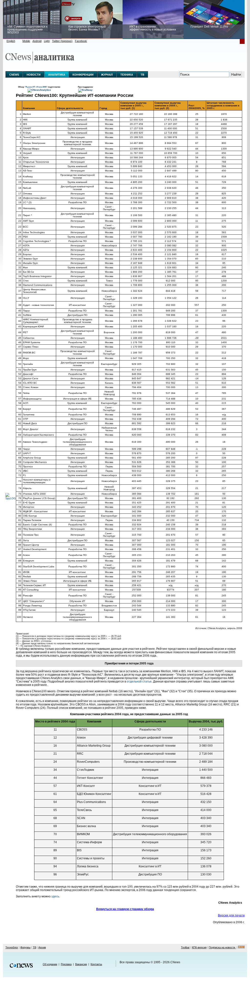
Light (47, 41)
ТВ (142, 74)
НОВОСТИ (34, 74)
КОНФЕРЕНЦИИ (83, 74)
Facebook (81, 41)
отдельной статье (139, 681)
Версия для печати (231, 915)
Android (37, 41)
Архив (42, 947)
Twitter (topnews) (62, 41)
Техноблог (11, 947)
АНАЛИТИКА (56, 74)
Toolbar (185, 947)
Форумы (25, 947)
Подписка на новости (222, 947)
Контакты (96, 964)
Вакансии (81, 964)
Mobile (26, 41)
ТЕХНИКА (126, 74)
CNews (175, 962)
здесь (55, 896)
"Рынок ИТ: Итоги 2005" (36, 87)
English (11, 41)
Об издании (50, 964)
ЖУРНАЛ (107, 74)
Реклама (66, 964)
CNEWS (14, 74)
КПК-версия (199, 947)
